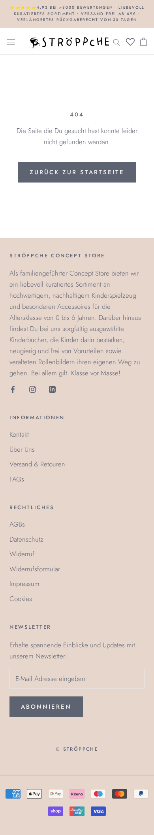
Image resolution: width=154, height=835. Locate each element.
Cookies (20, 598)
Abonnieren (46, 706)
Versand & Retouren (37, 464)
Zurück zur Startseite (77, 172)
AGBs (17, 524)
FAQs (16, 479)
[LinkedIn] (52, 388)
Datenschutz (26, 539)
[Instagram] (32, 388)
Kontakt (19, 434)
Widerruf (21, 554)
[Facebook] (12, 388)
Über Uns (22, 449)
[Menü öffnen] (11, 41)
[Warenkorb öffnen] (143, 42)
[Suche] (116, 41)
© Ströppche (77, 749)
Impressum (24, 583)
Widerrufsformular (34, 569)
